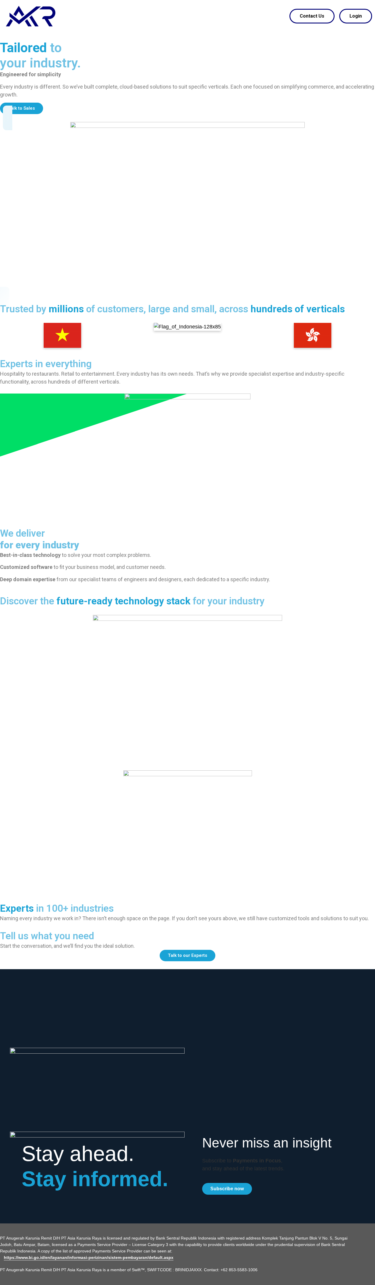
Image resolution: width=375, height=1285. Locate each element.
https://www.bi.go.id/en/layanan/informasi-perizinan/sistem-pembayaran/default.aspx (88, 1257)
